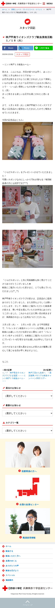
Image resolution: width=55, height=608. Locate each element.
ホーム (4, 9)
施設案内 (9, 580)
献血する (9, 551)
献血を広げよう (12, 570)
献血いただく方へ (13, 556)
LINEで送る (44, 48)
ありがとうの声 (12, 566)
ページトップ (27, 605)
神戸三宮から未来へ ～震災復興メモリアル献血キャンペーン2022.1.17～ (39, 375)
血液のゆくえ (11, 561)
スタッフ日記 (22, 54)
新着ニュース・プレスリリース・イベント (26, 9)
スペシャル (10, 575)
